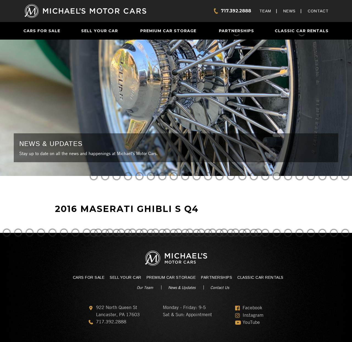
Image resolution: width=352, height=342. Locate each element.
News (289, 11)
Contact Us (219, 287)
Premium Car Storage (168, 30)
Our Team (145, 287)
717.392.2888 (236, 10)
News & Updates (182, 287)
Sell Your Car (99, 30)
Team (265, 11)
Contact (318, 11)
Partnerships (236, 30)
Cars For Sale (41, 30)
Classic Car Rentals (302, 30)
